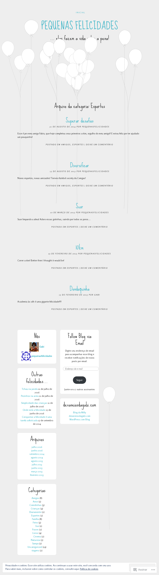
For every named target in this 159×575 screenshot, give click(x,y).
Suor (79, 206)
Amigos (66, 144)
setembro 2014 (36, 454)
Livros (35, 533)
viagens (35, 550)
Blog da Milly (79, 412)
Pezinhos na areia (30, 395)
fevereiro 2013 (37, 474)
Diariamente (35, 512)
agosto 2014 (37, 457)
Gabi (97, 295)
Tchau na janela (30, 388)
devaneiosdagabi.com (79, 415)
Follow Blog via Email (79, 339)
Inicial (80, 12)
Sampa (35, 543)
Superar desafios (79, 120)
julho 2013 (37, 464)
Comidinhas (35, 505)
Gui (37, 526)
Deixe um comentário (99, 144)
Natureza (35, 540)
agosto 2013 (37, 460)
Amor (35, 501)
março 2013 (36, 471)
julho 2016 (37, 447)
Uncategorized (35, 546)
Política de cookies (89, 568)
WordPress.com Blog (79, 419)
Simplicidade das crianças (34, 402)
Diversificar (79, 165)
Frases (35, 529)
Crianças (35, 508)
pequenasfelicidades (95, 126)
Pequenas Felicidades (79, 26)
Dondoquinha (79, 288)
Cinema (37, 536)
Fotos (35, 522)
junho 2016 (36, 450)
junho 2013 (36, 467)
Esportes (78, 144)
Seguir (79, 380)
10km (79, 247)
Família (35, 519)
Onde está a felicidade (34, 409)
